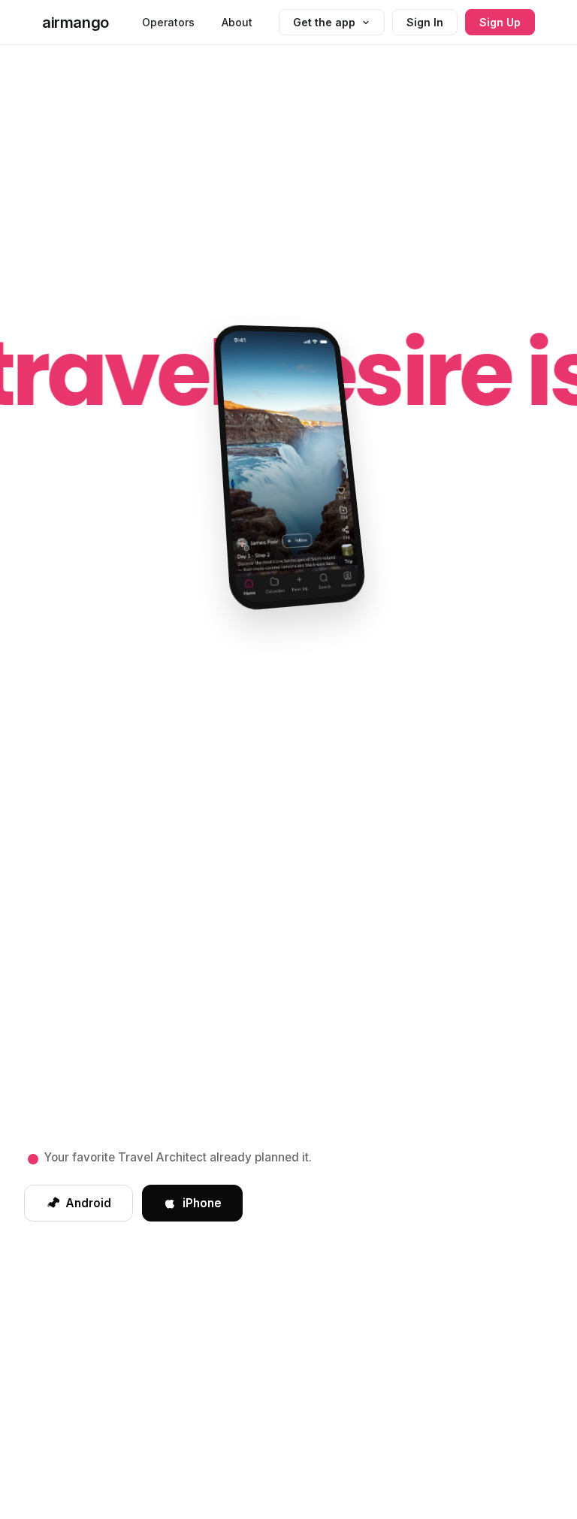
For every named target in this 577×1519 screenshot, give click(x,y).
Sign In (424, 22)
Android (88, 1203)
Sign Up (500, 22)
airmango (75, 23)
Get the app (324, 22)
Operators (168, 22)
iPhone (202, 1203)
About (237, 22)
